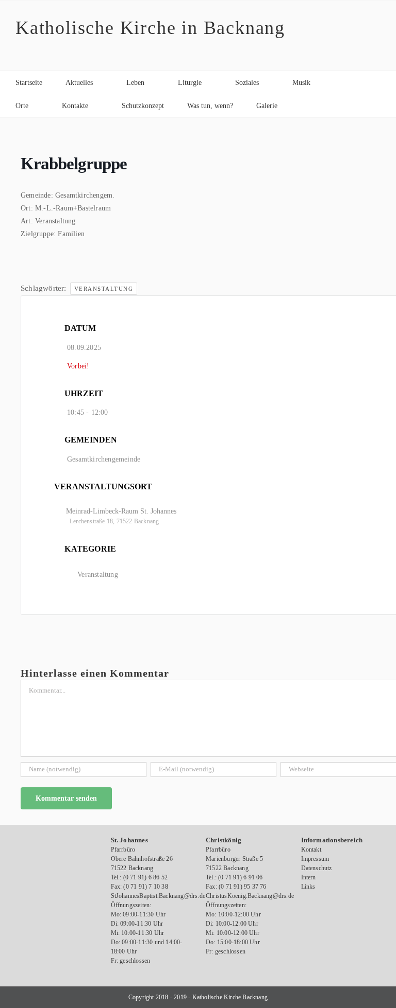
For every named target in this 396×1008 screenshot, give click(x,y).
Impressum (315, 858)
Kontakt (311, 849)
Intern (308, 877)
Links (308, 886)
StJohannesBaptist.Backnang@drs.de (158, 895)
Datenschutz (316, 868)
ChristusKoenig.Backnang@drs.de (250, 895)
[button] (303, 105)
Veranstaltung (104, 289)
